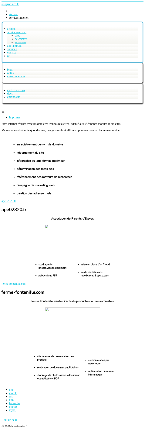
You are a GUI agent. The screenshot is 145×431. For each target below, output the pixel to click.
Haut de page (9, 419)
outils (10, 73)
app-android (14, 45)
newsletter (21, 38)
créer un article (16, 76)
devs (10, 93)
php (11, 389)
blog (9, 69)
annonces (20, 42)
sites (17, 35)
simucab (12, 49)
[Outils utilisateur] (3, 112)
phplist (13, 406)
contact (11, 52)
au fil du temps (16, 90)
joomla (13, 393)
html (11, 399)
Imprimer (14, 117)
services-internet (16, 32)
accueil (11, 28)
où (8, 55)
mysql (12, 410)
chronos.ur (13, 96)
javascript (14, 403)
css (11, 396)
